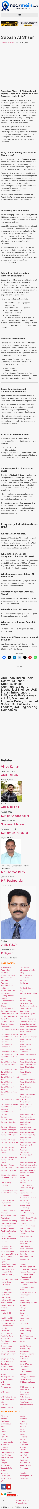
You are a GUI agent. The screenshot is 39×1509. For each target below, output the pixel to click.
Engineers (5, 1213)
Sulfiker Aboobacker (15, 816)
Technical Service (7, 1369)
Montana (23, 1447)
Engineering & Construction (6, 1204)
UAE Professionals (8, 1399)
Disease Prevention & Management (28, 1174)
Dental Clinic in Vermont (10, 1099)
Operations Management (24, 1316)
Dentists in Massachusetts (25, 1126)
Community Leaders (8, 1011)
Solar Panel (5, 1364)
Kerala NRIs (5, 1295)
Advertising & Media (27, 970)
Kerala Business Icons (28, 1292)
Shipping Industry (7, 1359)
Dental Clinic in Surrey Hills (9, 1093)
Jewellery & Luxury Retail (27, 1288)
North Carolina (7, 1458)
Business (23, 998)
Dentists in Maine (26, 1122)
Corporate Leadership (28, 1021)
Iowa (3, 1434)
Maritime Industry (7, 1305)
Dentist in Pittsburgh (27, 1114)
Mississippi (24, 1445)
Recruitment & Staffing (28, 1338)
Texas (3, 1470)
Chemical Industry (7, 1008)
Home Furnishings (7, 1251)
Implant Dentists (7, 1267)
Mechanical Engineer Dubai (14, 700)
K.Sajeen (7, 953)
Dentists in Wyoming (8, 1170)
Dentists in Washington (28, 1165)
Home (3, 43)
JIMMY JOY (9, 944)
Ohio (3, 1460)
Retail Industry (25, 1349)
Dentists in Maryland (8, 1127)
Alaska (22, 1416)
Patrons (22, 1321)
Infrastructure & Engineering (25, 1278)
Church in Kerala (26, 1008)
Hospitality (23, 1254)
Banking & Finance (26, 988)
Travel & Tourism (7, 1379)
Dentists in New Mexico (28, 1142)
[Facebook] (3, 1486)
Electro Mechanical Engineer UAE (19, 688)
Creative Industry (7, 1024)
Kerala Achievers (7, 1292)
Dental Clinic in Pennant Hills (10, 1078)
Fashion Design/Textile (28, 1218)
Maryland (23, 1439)
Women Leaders (7, 1407)
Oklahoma (24, 1460)
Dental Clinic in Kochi (9, 1069)
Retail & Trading (25, 1346)
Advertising (5, 970)
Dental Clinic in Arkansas (25, 1033)
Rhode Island (6, 1465)
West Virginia (6, 1478)
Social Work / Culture (9, 1361)
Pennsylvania (25, 1463)
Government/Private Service (8, 1240)
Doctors (22, 1178)
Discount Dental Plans (9, 1175)
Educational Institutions (9, 1190)
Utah (21, 1470)
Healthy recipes (7, 1249)
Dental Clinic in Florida (9, 1054)
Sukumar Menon (12, 824)
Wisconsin (24, 1478)
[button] (19, 15)
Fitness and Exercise (27, 1226)
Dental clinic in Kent (8, 1065)
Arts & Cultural (6, 978)
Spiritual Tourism (26, 1364)
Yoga (21, 1407)
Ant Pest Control (26, 975)
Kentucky (4, 1437)
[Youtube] (8, 1486)
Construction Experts (27, 1014)
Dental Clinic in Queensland (6, 1083)
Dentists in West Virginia (10, 1168)
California (5, 1421)
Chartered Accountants (28, 1006)
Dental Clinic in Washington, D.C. (26, 1103)
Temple (4, 1374)
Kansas (22, 1434)
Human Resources (26, 1257)
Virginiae (23, 1473)
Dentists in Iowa (7, 1119)
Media (3, 1310)
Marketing (23, 1305)
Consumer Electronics (28, 1019)
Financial (23, 1223)
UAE (2, 1382)
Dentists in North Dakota (7, 1151)
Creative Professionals (28, 1024)
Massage (23, 1308)
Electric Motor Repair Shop (27, 1189)
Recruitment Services (9, 1341)
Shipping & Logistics (27, 1354)
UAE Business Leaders (28, 1382)
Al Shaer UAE (21, 681)
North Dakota (25, 1458)
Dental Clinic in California (6, 1040)
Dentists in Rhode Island (10, 1157)
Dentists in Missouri (27, 1132)
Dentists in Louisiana (8, 1122)
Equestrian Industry (27, 1213)
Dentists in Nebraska (27, 1135)
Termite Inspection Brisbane (26, 1373)
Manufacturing (6, 1303)
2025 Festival (6, 967)
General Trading (7, 1236)
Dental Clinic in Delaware (25, 1045)
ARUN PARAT (10, 807)
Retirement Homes (8, 1351)
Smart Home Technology (24, 1357)
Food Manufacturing (8, 1231)
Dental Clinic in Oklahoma (25, 1073)
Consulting (5, 1019)
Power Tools (5, 1331)
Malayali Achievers (8, 1300)
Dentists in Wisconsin (28, 1168)
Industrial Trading (7, 1274)
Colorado (23, 1421)
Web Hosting (5, 1405)
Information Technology (10, 1279)
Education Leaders (26, 1185)
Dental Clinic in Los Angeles (27, 1068)
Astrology (4, 980)
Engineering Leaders (8, 1210)
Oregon (4, 1463)
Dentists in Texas (7, 1165)
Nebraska (5, 1450)
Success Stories (7, 1367)
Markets (4, 1308)
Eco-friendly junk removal (26, 1181)
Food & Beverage (7, 1228)
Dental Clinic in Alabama (10, 1029)
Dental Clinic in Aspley (9, 1037)
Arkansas (23, 1419)
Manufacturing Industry (28, 1303)
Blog (21, 991)
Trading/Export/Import (28, 1377)
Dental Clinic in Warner (9, 1104)
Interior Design (6, 1282)
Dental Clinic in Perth (27, 1079)
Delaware (23, 1424)
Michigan (23, 1442)
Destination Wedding (27, 1170)
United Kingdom (26, 1399)
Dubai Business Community (11, 685)
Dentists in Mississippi (9, 1132)
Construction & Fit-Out (9, 1014)
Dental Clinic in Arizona (9, 1034)
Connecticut (6, 1424)
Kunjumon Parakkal (14, 832)
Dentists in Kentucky (27, 1119)
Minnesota (5, 1445)
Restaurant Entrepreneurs (6, 1345)
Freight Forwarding (27, 1231)
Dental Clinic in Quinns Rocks (28, 1083)
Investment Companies (28, 1282)
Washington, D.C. (26, 1476)
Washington (5, 1476)
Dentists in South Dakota (7, 1161)
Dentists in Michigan (8, 1130)
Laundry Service (26, 1295)
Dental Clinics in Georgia (7, 1113)
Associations (24, 978)
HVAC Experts (6, 1259)
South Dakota (6, 1468)
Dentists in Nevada (8, 1140)
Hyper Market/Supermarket (8, 1263)
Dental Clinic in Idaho (27, 1059)
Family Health (6, 1218)
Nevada (23, 1450)
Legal (22, 1297)
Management (24, 1300)
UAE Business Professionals (6, 1385)
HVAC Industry (25, 1259)
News (22, 1313)
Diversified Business (8, 1178)
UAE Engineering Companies (19, 708)
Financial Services (7, 1226)
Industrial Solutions (8, 1272)
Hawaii (3, 1429)
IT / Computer (6, 1290)
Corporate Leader (7, 1021)
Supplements (24, 1367)
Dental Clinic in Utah (27, 1094)
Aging (22, 973)
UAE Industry (6, 1392)
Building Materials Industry (7, 997)
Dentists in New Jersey (9, 1142)
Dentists (4, 1117)
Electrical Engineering (9, 1193)
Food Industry (25, 1228)
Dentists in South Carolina (26, 1156)
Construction (24, 1011)
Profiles (11, 43)
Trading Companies (8, 1377)
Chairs (3, 1006)
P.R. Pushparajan (12, 880)
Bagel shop (24, 983)
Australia (23, 980)
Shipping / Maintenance (9, 1354)
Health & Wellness (26, 1241)
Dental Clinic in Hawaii (28, 1054)
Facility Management (8, 1215)
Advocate (4, 973)
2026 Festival (24, 967)
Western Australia (26, 1405)
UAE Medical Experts (8, 1397)
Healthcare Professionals (25, 1245)
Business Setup (25, 1001)
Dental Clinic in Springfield (25, 1088)
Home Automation (26, 1249)
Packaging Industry (8, 1321)
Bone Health (5, 993)
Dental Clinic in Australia (29, 1037)
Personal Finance (7, 1323)
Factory (22, 1215)
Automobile (5, 983)
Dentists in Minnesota (28, 1130)
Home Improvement (27, 1251)
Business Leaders (7, 1001)
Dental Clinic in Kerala (28, 1065)
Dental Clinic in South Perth (9, 1088)
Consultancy (24, 1016)
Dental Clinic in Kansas (28, 1062)
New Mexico (6, 1455)
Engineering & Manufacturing (25, 1204)
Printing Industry (7, 1333)
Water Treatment (26, 1402)
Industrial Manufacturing (29, 1269)
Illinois (3, 1432)
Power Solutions (26, 1328)
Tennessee (24, 1468)
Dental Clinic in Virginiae (25, 1098)
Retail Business (6, 1349)
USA (2, 1402)
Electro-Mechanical (27, 1193)
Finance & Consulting (27, 1221)
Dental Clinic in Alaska (28, 1029)
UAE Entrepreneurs (27, 1387)
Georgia (23, 1426)
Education (4, 1185)
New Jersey (24, 1452)
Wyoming (4, 1481)
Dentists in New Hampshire (25, 1138)
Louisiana (23, 1437)
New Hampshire (7, 1452)
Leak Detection (6, 1297)
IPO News (23, 1285)
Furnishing (23, 1234)
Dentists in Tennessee (28, 1162)
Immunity (23, 1264)
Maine (3, 1439)
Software (23, 1361)
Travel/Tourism (25, 1379)
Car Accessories (26, 1003)
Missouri (4, 1447)
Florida (3, 1426)
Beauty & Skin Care (8, 991)
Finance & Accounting (9, 1221)
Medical (22, 1310)
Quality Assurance (26, 1336)
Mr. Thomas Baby (13, 872)
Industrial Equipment (27, 1267)
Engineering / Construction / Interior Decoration (28, 1197)
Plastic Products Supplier (7, 1327)
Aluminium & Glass (8, 975)
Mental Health (6, 1313)
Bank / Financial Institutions (7, 986)
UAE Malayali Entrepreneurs (25, 1390)
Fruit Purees (5, 1234)
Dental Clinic (5, 1027)
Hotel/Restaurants (7, 1257)
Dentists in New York (8, 1147)
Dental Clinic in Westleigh (6, 1108)
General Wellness (26, 1236)
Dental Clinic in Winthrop (25, 1108)
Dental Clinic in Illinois (9, 1062)
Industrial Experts (7, 1269)
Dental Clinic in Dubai (9, 1052)
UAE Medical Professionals (25, 1395)
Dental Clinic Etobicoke (28, 1027)
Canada (4, 1003)
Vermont (4, 1473)
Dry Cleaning (6, 1183)
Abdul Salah (9, 775)
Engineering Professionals (25, 1209)
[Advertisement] (19, 65)
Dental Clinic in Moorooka (6, 1073)
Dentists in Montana (8, 1135)
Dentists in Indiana (26, 1117)
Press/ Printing (25, 1331)
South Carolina (25, 1465)
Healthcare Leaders (8, 1246)
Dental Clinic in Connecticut (6, 1045)
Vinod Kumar (10, 766)
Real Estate (5, 1338)
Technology (24, 1369)
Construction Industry (9, 1016)
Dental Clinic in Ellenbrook (25, 1050)
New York (23, 1455)
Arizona (4, 1419)
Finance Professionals (9, 1223)
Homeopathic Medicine (9, 1254)
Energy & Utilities (7, 1200)
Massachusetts (7, 1442)
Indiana (22, 1432)
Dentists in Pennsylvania (24, 1151)
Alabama (4, 1416)
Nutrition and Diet (7, 1318)
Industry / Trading (26, 1274)
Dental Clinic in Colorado (25, 1040)
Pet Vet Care (24, 1323)
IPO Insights (5, 1285)
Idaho (22, 1429)
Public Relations (7, 1336)
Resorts (22, 1341)
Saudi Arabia (24, 1351)
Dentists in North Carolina (26, 1146)
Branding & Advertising (28, 993)
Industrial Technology (28, 1272)
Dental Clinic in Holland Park (9, 1058)
